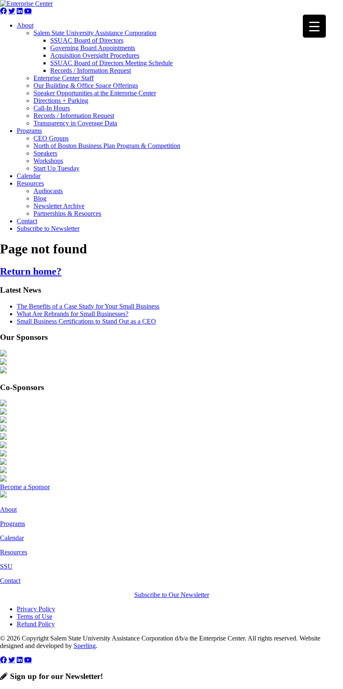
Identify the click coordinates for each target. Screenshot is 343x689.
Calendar (29, 175)
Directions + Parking (60, 100)
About (25, 25)
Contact (27, 221)
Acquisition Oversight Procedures (94, 55)
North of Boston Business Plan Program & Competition (106, 145)
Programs (29, 130)
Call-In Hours (51, 108)
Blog (39, 198)
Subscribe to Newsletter (48, 228)
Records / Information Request (90, 70)
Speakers (45, 153)
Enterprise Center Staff (63, 78)
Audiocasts (48, 190)
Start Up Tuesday (56, 168)
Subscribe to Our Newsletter (171, 594)
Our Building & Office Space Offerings (85, 85)
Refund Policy (36, 624)
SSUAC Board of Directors (86, 40)
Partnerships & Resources (67, 213)
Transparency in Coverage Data (75, 123)
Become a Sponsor (25, 486)
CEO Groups (51, 138)
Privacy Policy (36, 608)
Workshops (48, 160)
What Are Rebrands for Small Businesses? (72, 313)
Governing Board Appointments (92, 47)
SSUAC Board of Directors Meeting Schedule (111, 62)
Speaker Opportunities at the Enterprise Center (94, 93)
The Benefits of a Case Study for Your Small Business (88, 306)
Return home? (30, 271)
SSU (6, 566)
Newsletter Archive (58, 205)
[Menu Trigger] (314, 26)
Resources (30, 183)
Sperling (85, 645)
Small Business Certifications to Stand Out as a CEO (86, 321)
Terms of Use (34, 616)
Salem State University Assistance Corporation (94, 32)
